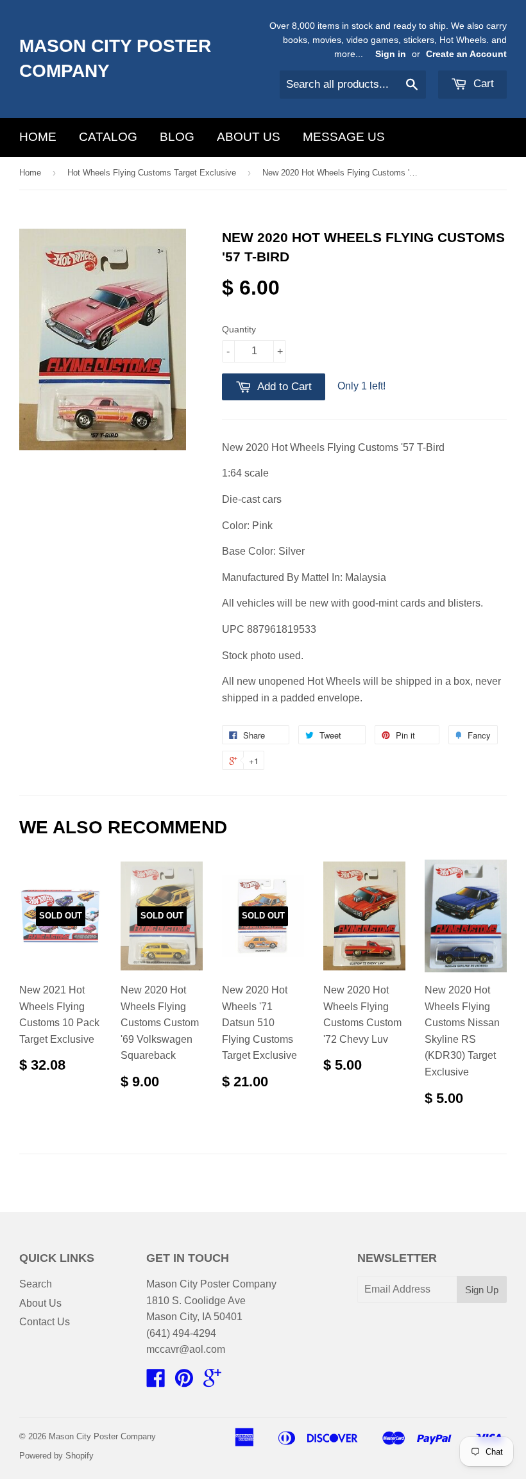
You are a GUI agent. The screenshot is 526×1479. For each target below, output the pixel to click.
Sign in (390, 54)
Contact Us (44, 1321)
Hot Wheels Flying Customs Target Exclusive (151, 172)
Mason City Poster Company (115, 58)
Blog (177, 136)
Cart (482, 84)
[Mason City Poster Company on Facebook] (155, 1382)
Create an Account (466, 54)
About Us (248, 136)
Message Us (344, 136)
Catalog (108, 136)
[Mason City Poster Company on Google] (212, 1382)
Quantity (239, 329)
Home (37, 136)
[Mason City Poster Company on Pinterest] (184, 1382)
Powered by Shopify (56, 1455)
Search (35, 1284)
